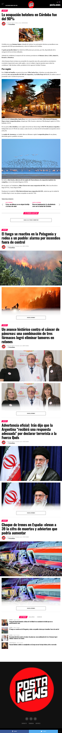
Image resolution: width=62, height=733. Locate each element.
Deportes (38, 723)
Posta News (12, 24)
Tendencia (31, 723)
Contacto (24, 723)
